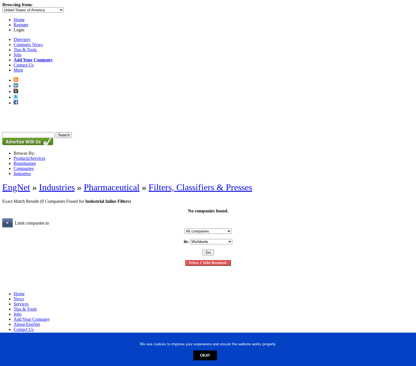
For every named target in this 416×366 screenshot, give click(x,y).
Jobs (18, 54)
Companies (24, 168)
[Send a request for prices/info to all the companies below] (208, 264)
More (18, 70)
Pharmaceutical (112, 187)
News (19, 298)
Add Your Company (32, 319)
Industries (22, 173)
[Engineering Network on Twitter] (16, 97)
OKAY (205, 355)
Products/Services (29, 158)
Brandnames (25, 163)
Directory (22, 39)
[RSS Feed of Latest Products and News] (16, 80)
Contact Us (24, 65)
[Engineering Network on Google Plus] (16, 91)
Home (19, 19)
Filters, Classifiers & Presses (200, 187)
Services (21, 304)
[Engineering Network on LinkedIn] (16, 85)
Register (21, 24)
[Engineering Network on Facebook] (16, 102)
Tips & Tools (25, 49)
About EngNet (27, 324)
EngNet (16, 187)
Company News (28, 44)
